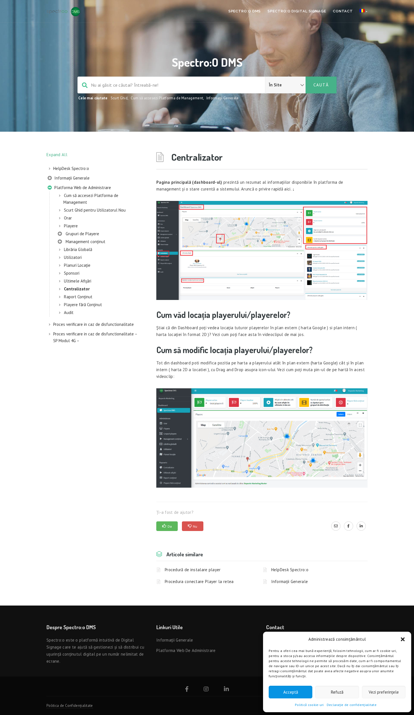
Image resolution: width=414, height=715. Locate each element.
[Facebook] (187, 689)
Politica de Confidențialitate (69, 705)
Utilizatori (73, 257)
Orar (68, 218)
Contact (343, 11)
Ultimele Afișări (77, 281)
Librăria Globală (78, 249)
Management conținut (84, 241)
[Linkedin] (226, 689)
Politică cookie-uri (309, 705)
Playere (71, 225)
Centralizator (77, 289)
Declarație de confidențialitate (352, 705)
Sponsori (71, 273)
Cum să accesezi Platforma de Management (167, 98)
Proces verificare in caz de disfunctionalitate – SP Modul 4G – (95, 337)
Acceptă (290, 692)
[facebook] (348, 525)
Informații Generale (222, 98)
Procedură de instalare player (193, 569)
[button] (403, 639)
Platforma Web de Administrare (82, 187)
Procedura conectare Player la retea (199, 581)
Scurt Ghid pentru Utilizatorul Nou (95, 210)
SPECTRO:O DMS (244, 11)
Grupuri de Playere (81, 233)
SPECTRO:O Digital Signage (297, 11)
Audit (69, 312)
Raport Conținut (78, 296)
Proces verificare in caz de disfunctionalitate (93, 324)
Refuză (337, 692)
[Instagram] (206, 689)
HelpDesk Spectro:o (71, 168)
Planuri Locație (77, 265)
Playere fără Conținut (83, 304)
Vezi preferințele (384, 692)
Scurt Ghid (119, 98)
